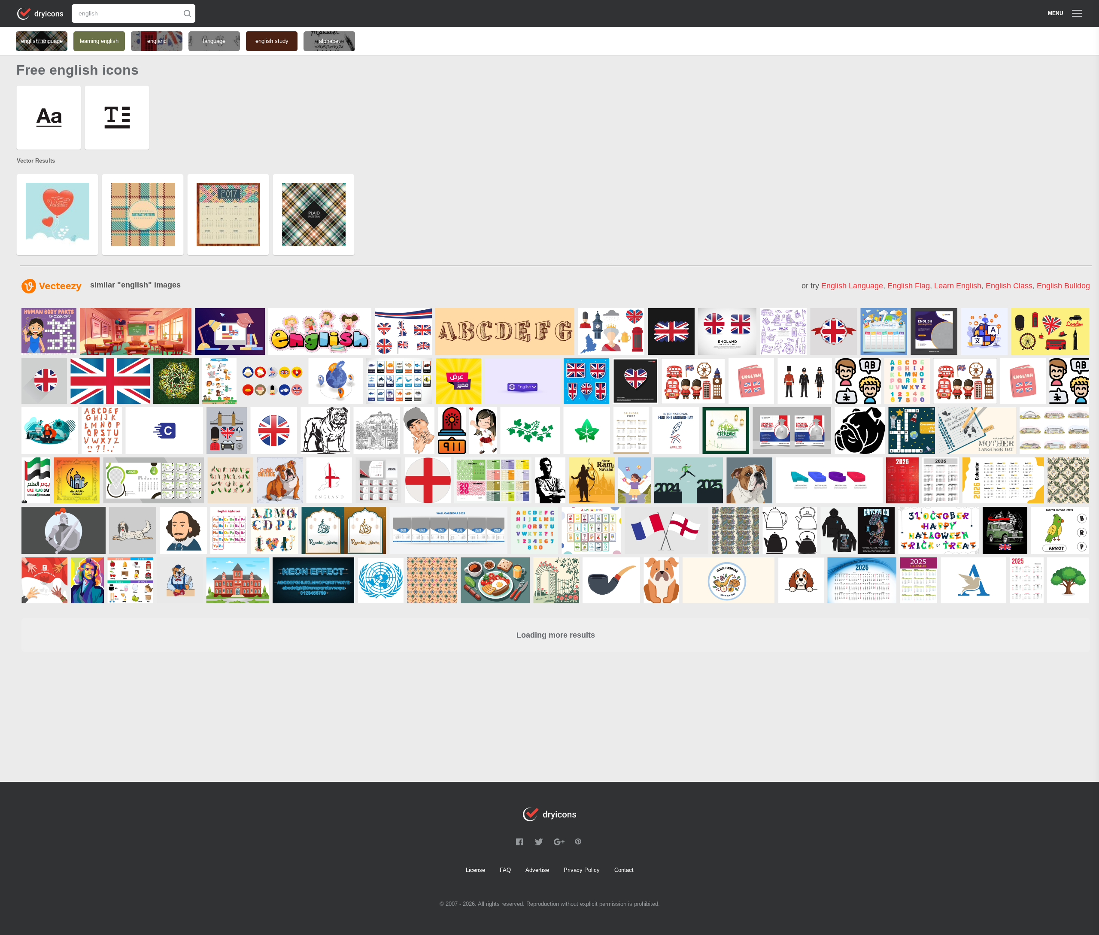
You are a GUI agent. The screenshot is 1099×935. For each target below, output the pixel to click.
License (475, 870)
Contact (624, 870)
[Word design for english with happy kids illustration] (319, 331)
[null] (48, 331)
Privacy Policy (582, 870)
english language (852, 285)
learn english (957, 285)
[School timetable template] (883, 331)
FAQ (505, 870)
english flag (908, 285)
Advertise (537, 870)
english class (1009, 285)
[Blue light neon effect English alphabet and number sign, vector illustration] (313, 580)
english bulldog (1063, 285)
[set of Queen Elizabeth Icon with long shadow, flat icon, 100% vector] (272, 381)
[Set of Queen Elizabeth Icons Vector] (611, 331)
